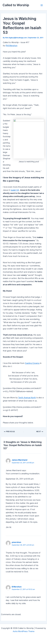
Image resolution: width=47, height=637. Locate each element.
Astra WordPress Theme (23, 631)
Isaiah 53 (15, 190)
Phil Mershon (11, 45)
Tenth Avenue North (27, 397)
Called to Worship (16, 5)
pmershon (16, 542)
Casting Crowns (32, 363)
